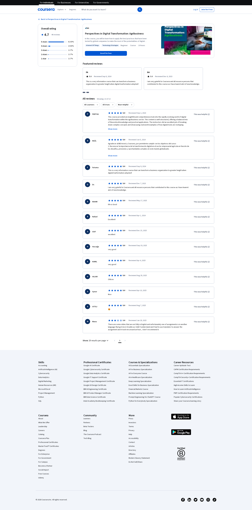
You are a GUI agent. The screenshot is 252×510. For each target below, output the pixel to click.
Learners (86, 418)
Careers (41, 430)
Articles (132, 446)
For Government (44, 458)
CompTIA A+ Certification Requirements (189, 373)
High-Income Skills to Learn (184, 385)
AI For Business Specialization (140, 369)
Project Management (46, 393)
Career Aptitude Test (182, 365)
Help (130, 434)
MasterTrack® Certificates (48, 446)
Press (131, 418)
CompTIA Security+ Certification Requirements (192, 377)
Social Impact (43, 470)
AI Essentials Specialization (139, 365)
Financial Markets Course (138, 389)
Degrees (41, 450)
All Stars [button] (106, 104)
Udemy (41, 477)
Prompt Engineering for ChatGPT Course (144, 397)
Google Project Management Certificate (99, 381)
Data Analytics (43, 377)
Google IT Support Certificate (95, 377)
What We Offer (44, 422)
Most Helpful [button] (123, 104)
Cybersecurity (43, 373)
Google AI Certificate (91, 365)
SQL (39, 401)
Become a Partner (45, 466)
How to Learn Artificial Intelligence (187, 389)
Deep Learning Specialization (140, 381)
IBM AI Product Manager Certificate (97, 393)
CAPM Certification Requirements (187, 369)
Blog (85, 430)
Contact (132, 442)
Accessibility (134, 438)
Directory (132, 450)
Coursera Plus (43, 438)
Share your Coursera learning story (187, 401)
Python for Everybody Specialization (143, 401)
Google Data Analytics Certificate (96, 373)
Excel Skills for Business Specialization (144, 385)
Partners (86, 422)
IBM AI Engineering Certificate (95, 389)
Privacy (131, 430)
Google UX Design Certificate (94, 385)
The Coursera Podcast (92, 434)
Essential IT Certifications (184, 381)
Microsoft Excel (44, 389)
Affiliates (132, 454)
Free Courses (43, 474)
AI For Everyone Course (138, 373)
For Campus (43, 462)
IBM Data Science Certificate (94, 397)
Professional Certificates (48, 442)
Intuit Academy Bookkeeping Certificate (99, 401)
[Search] (139, 9)
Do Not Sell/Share (135, 462)
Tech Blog (87, 438)
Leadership (42, 426)
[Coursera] (46, 9)
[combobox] (106, 9)
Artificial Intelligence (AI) (47, 369)
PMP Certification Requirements (186, 393)
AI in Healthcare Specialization (140, 377)
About (40, 418)
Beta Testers (88, 426)
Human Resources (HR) (47, 385)
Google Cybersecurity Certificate (96, 369)
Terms (131, 426)
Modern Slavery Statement (139, 458)
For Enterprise (44, 454)
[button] (72, 9)
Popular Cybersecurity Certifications (188, 397)
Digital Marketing (44, 381)
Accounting (42, 365)
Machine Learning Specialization (141, 393)
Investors (132, 422)
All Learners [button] (89, 104)
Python (41, 397)
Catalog (41, 434)
